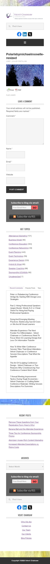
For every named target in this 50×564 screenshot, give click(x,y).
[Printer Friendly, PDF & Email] (14, 90)
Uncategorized (15, 276)
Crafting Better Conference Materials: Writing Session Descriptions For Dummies (26, 383)
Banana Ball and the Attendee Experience (26, 429)
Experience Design (16, 260)
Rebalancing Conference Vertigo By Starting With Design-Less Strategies (25, 296)
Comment (11, 116)
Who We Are (26, 522)
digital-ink (22, 61)
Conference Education (18, 244)
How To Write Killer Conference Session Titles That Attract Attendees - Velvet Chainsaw (26, 349)
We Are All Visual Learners (24, 324)
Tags (39, 288)
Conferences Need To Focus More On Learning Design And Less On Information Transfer (25, 337)
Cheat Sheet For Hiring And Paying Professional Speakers (25, 310)
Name (9, 148)
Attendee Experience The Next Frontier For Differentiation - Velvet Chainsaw (24, 333)
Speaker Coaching (16, 268)
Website (9, 174)
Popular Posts (30, 288)
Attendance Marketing (18, 236)
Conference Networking (18, 248)
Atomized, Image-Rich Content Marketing (26, 440)
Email (9, 161)
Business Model (15, 240)
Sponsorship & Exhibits (18, 272)
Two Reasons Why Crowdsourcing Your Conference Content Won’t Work (25, 367)
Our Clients (26, 534)
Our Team (26, 530)
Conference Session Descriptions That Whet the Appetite (25, 354)
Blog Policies (26, 538)
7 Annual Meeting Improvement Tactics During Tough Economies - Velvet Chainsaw (24, 379)
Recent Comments (16, 288)
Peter (12, 294)
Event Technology (16, 256)
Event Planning (15, 252)
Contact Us (26, 526)
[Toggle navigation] (25, 42)
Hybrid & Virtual (15, 264)
